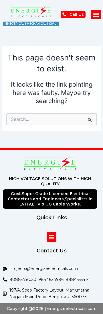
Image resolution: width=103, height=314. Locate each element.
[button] (96, 14)
